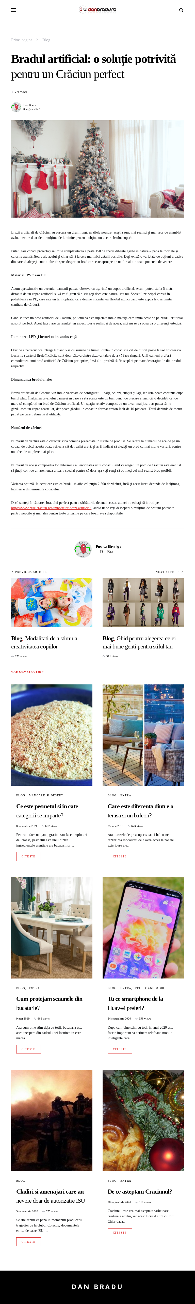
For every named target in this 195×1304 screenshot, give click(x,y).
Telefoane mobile (152, 988)
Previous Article (31, 571)
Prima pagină (21, 40)
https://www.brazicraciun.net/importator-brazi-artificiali (51, 508)
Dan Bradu (29, 105)
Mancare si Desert (46, 795)
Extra (126, 795)
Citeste (29, 856)
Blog (46, 40)
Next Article (168, 571)
